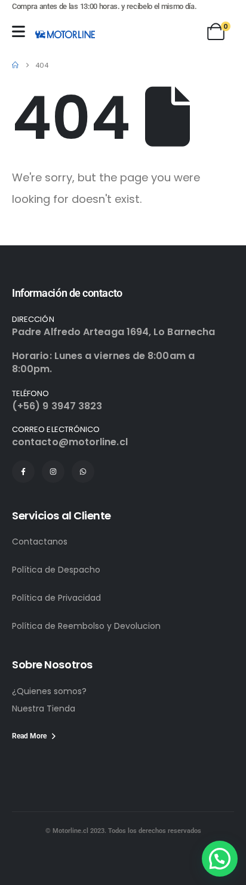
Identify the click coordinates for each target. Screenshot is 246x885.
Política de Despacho (56, 570)
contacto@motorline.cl (70, 442)
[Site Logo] (65, 34)
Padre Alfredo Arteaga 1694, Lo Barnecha (113, 332)
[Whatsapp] (83, 471)
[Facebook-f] (23, 471)
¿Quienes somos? (49, 691)
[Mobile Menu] (18, 31)
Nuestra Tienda (43, 708)
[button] (220, 859)
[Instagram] (53, 471)
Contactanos (39, 542)
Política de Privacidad (56, 598)
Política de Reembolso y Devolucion (86, 626)
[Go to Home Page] (15, 65)
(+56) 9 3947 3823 (57, 406)
